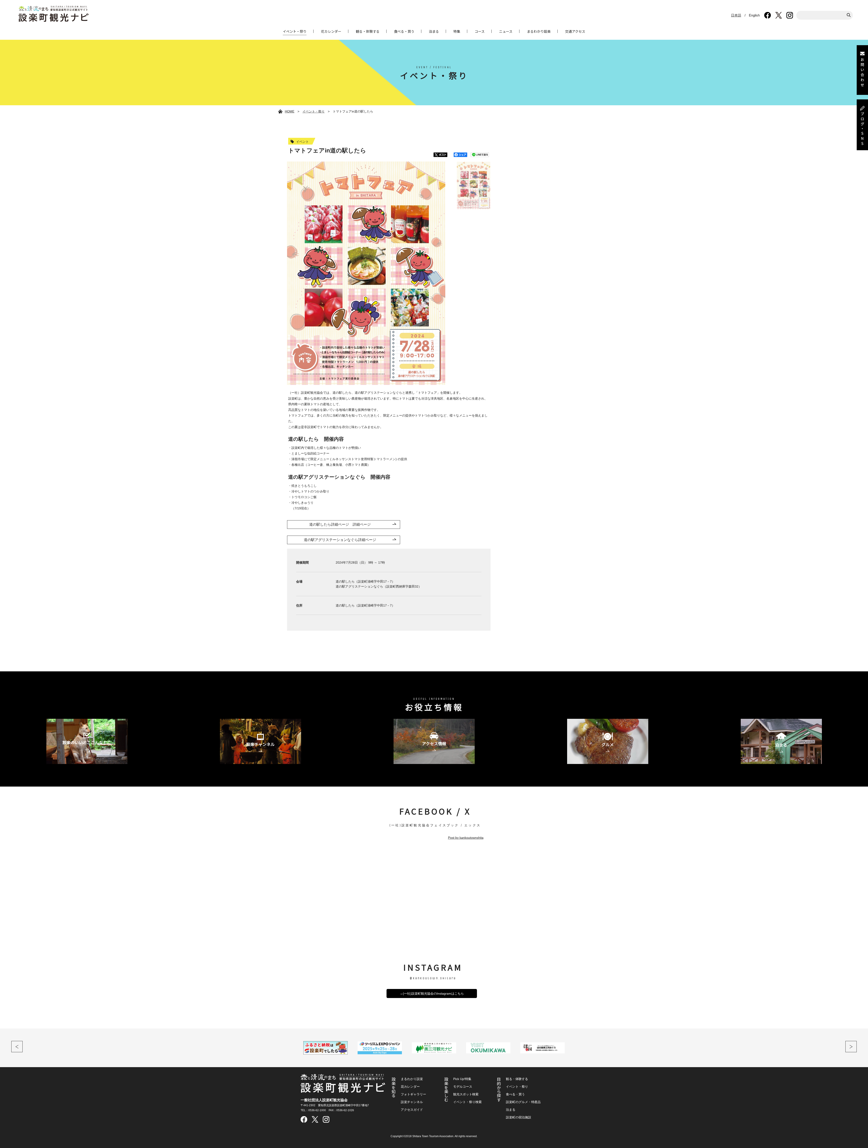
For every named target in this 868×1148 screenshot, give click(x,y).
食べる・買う (404, 31)
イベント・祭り (295, 31)
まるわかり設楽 (539, 31)
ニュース (505, 31)
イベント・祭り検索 (467, 1102)
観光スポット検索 (466, 1094)
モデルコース (462, 1086)
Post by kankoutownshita (466, 837)
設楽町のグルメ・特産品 (523, 1102)
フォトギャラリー (413, 1094)
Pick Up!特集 (462, 1079)
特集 (456, 31)
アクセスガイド (412, 1109)
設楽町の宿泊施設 (518, 1117)
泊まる (434, 31)
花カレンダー (331, 31)
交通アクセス (575, 31)
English (754, 15)
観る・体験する (368, 31)
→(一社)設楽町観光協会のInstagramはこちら (432, 993)
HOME (289, 111)
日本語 (736, 15)
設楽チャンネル (412, 1102)
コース (480, 31)
